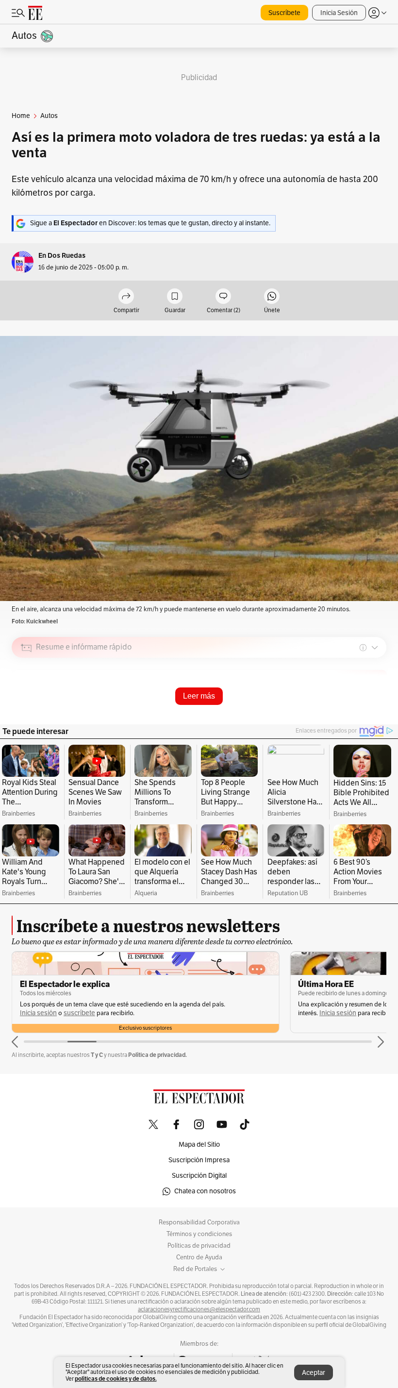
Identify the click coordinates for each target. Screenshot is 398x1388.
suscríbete (79, 1013)
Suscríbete (284, 13)
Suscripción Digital (199, 1175)
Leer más (199, 696)
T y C (97, 1054)
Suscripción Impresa (199, 1160)
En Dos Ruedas (61, 255)
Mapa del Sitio (199, 1144)
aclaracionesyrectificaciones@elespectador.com (199, 1309)
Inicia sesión (38, 1013)
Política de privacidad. (157, 1054)
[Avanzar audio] (361, 716)
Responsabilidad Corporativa (199, 1222)
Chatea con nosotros (205, 1191)
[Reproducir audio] (26, 703)
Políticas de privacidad (199, 1245)
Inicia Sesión (339, 13)
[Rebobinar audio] (345, 716)
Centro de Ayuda (199, 1257)
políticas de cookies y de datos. (116, 1378)
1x (375, 715)
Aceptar (313, 1373)
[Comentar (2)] (223, 296)
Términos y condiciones (199, 1234)
